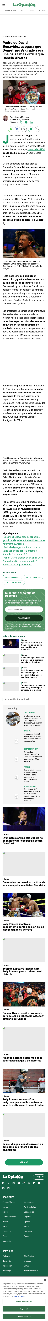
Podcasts (6, 1256)
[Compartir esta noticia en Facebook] (17, 129)
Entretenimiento (32, 749)
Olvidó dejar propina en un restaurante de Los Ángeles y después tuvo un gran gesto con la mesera (33, 720)
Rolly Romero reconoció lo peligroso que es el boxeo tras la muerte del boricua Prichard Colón (23, 1102)
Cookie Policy (19, 1296)
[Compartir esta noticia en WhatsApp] (10, 129)
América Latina (30, 1207)
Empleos (27, 1261)
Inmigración (30, 786)
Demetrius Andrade (13, 583)
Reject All (24, 1309)
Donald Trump (10, 11)
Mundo (5, 1207)
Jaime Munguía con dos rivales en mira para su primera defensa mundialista (23, 1147)
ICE (22, 11)
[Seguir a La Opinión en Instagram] (13, 1183)
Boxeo (24, 36)
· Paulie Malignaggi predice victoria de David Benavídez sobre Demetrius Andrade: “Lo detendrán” (21, 551)
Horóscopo (7, 1271)
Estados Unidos (9, 1202)
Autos (26, 1226)
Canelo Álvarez (12, 577)
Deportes (16, 36)
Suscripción (7, 1266)
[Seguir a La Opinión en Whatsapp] (39, 1183)
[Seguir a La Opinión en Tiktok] (23, 1183)
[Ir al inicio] (13, 1177)
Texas (5, 1236)
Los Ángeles (29, 713)
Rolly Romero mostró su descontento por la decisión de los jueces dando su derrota (32, 673)
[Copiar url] (37, 129)
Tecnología (7, 1231)
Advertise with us (31, 1271)
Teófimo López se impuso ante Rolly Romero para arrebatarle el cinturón (33, 687)
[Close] (45, 1280)
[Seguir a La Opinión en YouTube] (18, 1183)
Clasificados (29, 1256)
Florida (26, 1236)
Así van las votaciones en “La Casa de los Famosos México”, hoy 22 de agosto (33, 756)
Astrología (7, 1241)
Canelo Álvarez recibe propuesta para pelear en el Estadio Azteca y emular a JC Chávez (23, 1016)
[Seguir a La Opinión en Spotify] (3, 1188)
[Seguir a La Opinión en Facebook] (3, 1183)
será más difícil (36, 149)
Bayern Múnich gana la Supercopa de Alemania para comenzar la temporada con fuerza (32, 776)
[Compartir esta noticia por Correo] (30, 129)
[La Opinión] (24, 5)
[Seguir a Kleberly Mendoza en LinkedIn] (32, 122)
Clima (26, 1266)
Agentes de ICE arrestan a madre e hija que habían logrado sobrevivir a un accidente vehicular (32, 795)
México (5, 1212)
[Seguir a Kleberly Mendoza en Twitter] (21, 122)
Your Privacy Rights (24, 1301)
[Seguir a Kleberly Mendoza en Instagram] (26, 122)
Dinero (5, 1222)
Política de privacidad (12, 626)
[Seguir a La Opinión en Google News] (28, 1183)
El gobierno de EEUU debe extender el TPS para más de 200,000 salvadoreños (32, 737)
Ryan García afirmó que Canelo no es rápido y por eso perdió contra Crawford (32, 646)
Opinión (27, 731)
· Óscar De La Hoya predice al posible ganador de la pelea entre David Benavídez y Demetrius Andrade (24, 540)
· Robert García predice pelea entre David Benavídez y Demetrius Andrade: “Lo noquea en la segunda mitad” (23, 561)
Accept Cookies (24, 1316)
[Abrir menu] (4, 5)
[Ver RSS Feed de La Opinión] (8, 1188)
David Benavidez (33, 577)
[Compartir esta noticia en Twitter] (24, 129)
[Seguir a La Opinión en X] (8, 1183)
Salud (5, 1226)
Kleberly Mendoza (21, 117)
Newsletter (7, 1261)
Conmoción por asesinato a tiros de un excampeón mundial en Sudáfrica (32, 659)
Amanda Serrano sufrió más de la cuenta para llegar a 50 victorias (22, 1059)
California (28, 1231)
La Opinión (6, 36)
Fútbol (31, 11)
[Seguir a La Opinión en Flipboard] (34, 1183)
